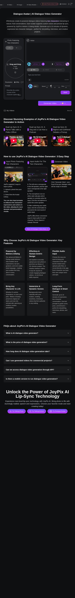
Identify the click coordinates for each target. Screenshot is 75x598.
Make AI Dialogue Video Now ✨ (37, 229)
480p (17, 82)
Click (16, 68)
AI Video (9, 4)
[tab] (9, 48)
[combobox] (36, 86)
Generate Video (55, 103)
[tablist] (13, 48)
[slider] (51, 86)
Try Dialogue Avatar (59, 411)
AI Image (19, 4)
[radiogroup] (20, 82)
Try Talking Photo (18, 411)
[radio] (15, 82)
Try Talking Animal (38, 411)
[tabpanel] (13, 64)
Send (65, 92)
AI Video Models (31, 4)
